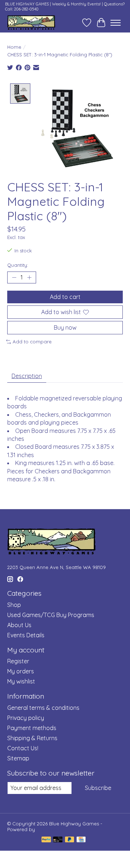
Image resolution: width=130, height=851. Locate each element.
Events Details (25, 635)
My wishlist (21, 681)
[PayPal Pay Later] (69, 840)
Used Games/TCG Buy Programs (50, 614)
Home (14, 47)
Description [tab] (27, 375)
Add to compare (32, 341)
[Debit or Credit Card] (57, 840)
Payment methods (31, 727)
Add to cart (65, 296)
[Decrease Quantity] (14, 277)
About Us (19, 625)
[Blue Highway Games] (31, 22)
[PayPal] (46, 840)
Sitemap (18, 758)
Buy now (65, 327)
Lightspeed (49, 829)
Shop (14, 604)
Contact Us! (22, 748)
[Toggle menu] (115, 23)
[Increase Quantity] (29, 277)
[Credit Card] (81, 840)
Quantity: (17, 265)
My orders (20, 671)
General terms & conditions (43, 707)
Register (18, 661)
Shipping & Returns (32, 738)
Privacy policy (25, 717)
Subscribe (98, 787)
